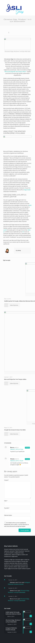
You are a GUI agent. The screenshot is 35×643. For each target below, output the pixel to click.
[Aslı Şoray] (15, 14)
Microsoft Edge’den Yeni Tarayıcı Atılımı (15, 379)
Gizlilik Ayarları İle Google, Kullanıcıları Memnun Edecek (19, 301)
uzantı (5, 230)
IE (23, 231)
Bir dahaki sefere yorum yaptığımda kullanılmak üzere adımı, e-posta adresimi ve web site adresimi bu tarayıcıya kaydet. (16, 524)
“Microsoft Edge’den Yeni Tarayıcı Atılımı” (15, 71)
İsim (5, 500)
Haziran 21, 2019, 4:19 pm (16, 449)
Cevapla (27, 447)
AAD (30, 205)
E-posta (6, 508)
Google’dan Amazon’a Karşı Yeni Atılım (15, 430)
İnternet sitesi (8, 515)
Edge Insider (27, 189)
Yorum (6, 480)
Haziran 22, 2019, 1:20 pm (16, 460)
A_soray (18, 250)
